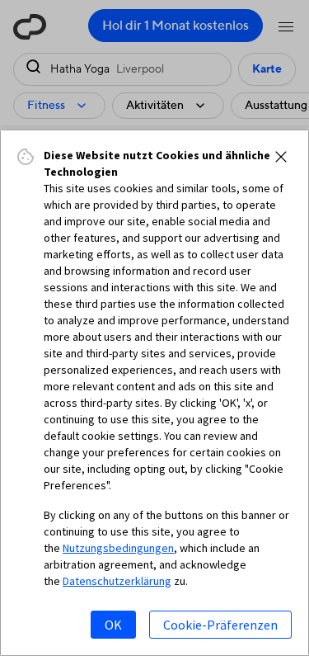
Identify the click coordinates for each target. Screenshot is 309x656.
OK (113, 624)
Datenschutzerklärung (117, 580)
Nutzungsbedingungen (118, 547)
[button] (281, 157)
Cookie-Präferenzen (220, 624)
